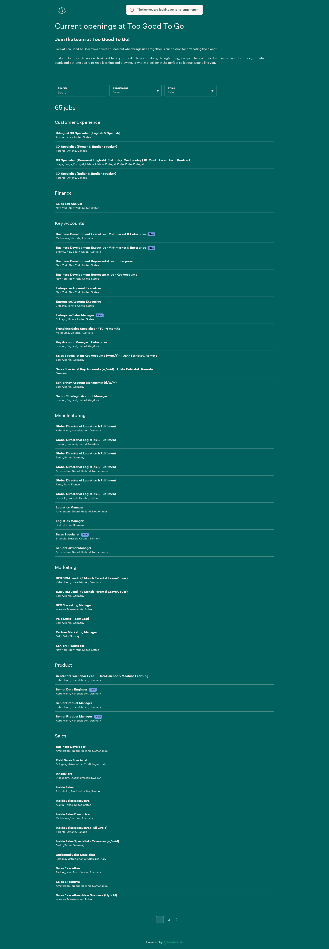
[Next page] (176, 919)
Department (120, 88)
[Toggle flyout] (157, 91)
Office (171, 88)
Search (62, 88)
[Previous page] (152, 919)
